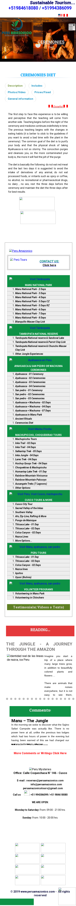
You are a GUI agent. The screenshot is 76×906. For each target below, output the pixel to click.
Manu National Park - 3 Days (30, 293)
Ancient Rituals (23, 418)
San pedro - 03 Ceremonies (30, 398)
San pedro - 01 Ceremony (29, 390)
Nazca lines (21, 569)
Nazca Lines (21, 536)
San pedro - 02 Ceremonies (30, 394)
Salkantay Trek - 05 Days (28, 451)
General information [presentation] (20, 98)
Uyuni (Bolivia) (23, 577)
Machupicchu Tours (26, 439)
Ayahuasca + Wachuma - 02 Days (33, 402)
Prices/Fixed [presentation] (42, 92)
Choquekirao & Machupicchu (31, 467)
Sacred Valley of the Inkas (29, 508)
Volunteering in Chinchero (29, 597)
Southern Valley (24, 512)
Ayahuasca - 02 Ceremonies (30, 378)
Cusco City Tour (24, 504)
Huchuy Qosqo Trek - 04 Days (31, 463)
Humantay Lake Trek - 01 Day (31, 471)
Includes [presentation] (36, 85)
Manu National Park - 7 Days (30, 313)
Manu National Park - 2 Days (30, 289)
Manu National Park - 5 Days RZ (32, 305)
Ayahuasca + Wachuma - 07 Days (33, 410)
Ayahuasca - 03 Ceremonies (30, 382)
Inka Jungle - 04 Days (27, 455)
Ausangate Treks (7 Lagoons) (31, 483)
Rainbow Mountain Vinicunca (31, 475)
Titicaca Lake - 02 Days (27, 528)
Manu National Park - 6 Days (30, 309)
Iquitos (19, 573)
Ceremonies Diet (24, 422)
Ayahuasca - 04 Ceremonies (30, 386)
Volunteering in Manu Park (29, 593)
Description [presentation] (15, 85)
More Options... (23, 540)
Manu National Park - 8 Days (30, 317)
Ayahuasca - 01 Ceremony (29, 374)
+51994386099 (57, 8)
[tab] (15, 86)
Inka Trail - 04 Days (25, 447)
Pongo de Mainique (25, 520)
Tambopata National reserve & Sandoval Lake (39, 338)
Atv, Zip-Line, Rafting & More (30, 516)
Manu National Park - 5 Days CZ (32, 301)
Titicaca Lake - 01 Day (27, 524)
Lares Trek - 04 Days (26, 459)
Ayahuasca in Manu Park (28, 414)
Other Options (22, 487)
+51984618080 (23, 8)
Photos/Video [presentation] (17, 92)
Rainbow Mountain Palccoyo (30, 479)
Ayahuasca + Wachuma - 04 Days (33, 406)
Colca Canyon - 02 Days (28, 532)
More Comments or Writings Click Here (40, 753)
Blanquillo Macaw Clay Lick (30, 321)
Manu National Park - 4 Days (30, 297)
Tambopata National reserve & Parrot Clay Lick (40, 342)
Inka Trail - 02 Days (25, 443)
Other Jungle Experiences (29, 353)
